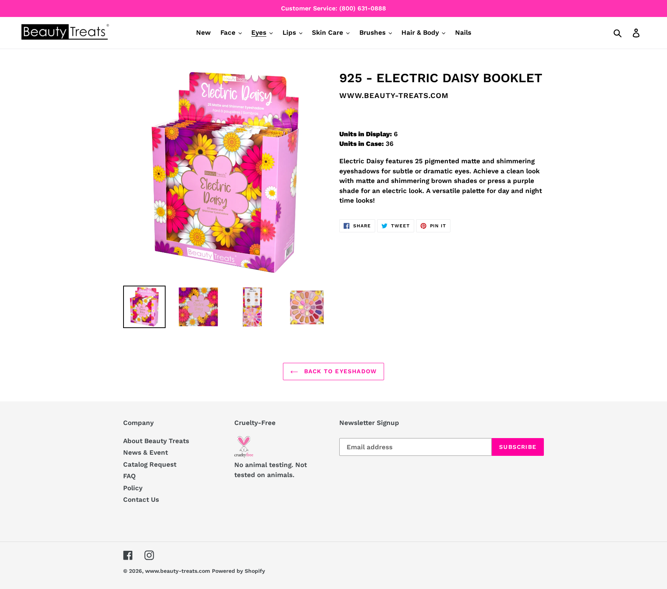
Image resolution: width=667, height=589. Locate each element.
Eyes (258, 32)
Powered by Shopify (238, 571)
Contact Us (141, 499)
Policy (132, 488)
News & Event (145, 452)
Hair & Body (420, 32)
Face (227, 32)
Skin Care (327, 32)
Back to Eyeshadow (339, 371)
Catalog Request (149, 464)
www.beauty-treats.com (177, 571)
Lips (289, 32)
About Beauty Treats (156, 441)
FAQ (129, 476)
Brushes (372, 32)
